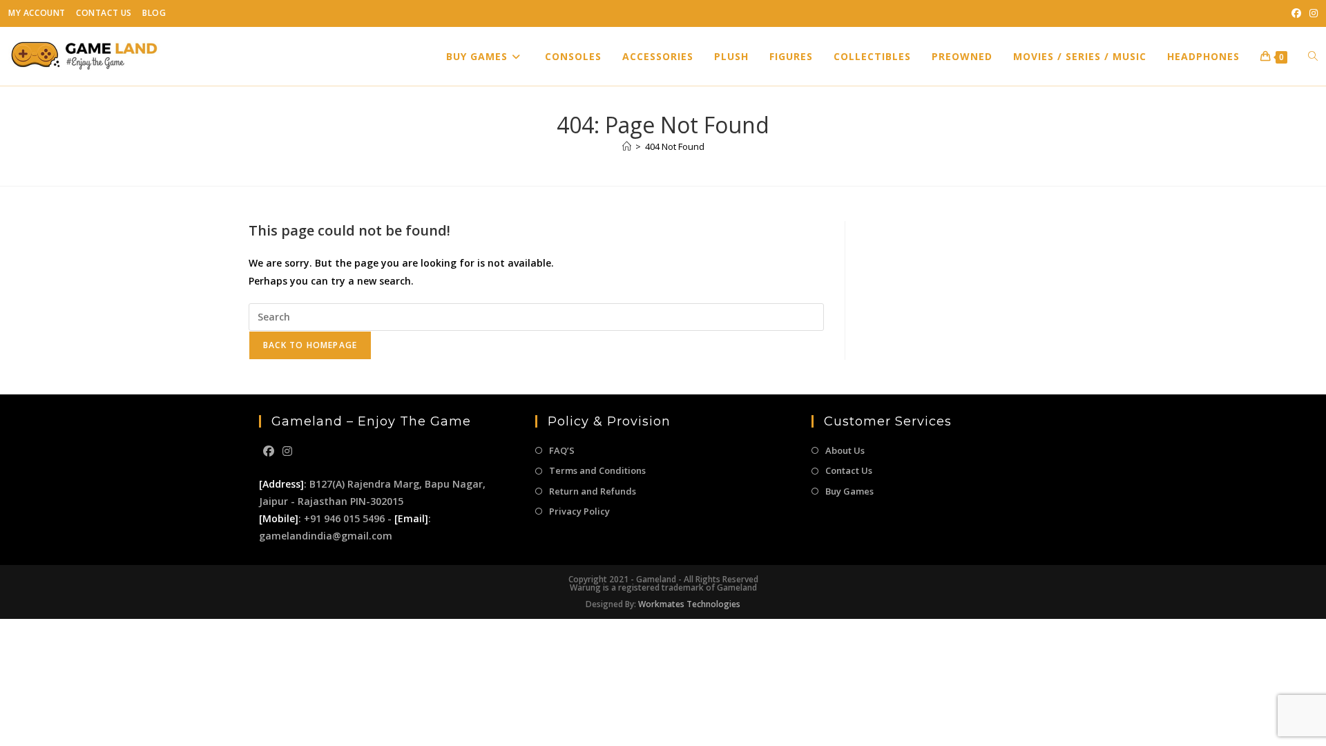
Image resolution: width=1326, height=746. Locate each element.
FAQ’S (562, 450)
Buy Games (849, 491)
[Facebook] (268, 451)
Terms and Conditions (597, 470)
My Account (37, 13)
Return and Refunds (592, 491)
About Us (845, 450)
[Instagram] (287, 451)
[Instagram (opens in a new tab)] (1311, 13)
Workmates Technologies (689, 604)
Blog (154, 13)
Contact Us (104, 13)
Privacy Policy (579, 511)
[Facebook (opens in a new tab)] (1296, 13)
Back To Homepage (310, 345)
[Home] (626, 146)
